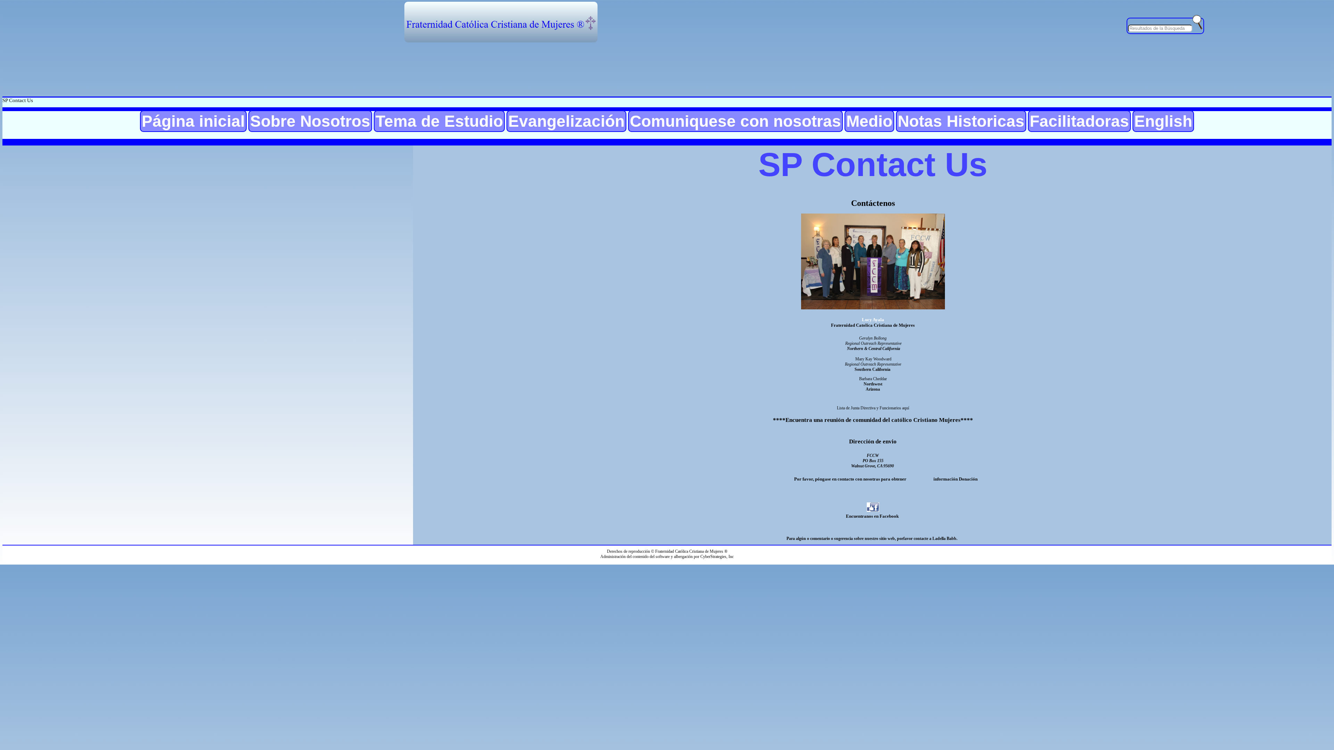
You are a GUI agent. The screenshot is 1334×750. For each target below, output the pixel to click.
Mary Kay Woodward (873, 359)
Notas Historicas (961, 121)
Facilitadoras (1079, 121)
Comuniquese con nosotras (735, 121)
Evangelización (566, 121)
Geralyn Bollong (873, 338)
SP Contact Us (17, 100)
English (1163, 121)
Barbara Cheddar (873, 378)
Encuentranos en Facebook (872, 516)
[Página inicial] (500, 22)
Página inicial (193, 121)
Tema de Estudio (439, 121)
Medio (869, 121)
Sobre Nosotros (310, 121)
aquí (905, 408)
